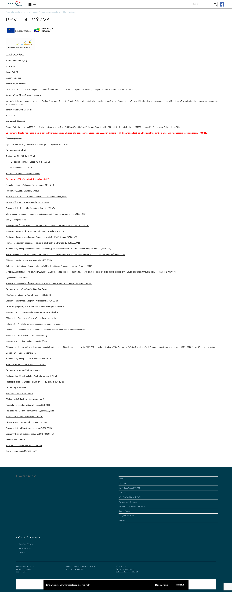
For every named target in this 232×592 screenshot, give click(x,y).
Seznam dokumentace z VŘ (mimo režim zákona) (27, 301)
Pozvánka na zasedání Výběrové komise (23, 405)
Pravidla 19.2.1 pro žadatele (18, 191)
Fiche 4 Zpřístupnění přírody (18, 173)
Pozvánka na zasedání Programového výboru (25, 411)
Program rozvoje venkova (49, 12)
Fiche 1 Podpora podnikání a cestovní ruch (24, 162)
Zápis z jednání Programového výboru (22, 422)
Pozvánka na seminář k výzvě (18, 446)
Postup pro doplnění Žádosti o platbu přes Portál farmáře (30, 382)
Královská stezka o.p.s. (15, 12)
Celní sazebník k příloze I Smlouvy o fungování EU (27, 266)
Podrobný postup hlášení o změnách (21, 364)
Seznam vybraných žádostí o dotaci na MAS (25, 434)
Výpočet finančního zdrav (16, 278)
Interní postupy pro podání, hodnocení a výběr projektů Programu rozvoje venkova (41, 214)
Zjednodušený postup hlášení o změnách (23, 359)
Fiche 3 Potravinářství (15, 168)
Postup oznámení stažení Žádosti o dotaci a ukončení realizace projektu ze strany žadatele (44, 283)
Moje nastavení (162, 585)
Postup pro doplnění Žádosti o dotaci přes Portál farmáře (30, 231)
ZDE (92, 347)
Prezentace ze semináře (16, 451)
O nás (121, 479)
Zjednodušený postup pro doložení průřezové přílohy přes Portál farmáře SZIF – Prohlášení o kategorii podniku (53, 249)
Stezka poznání (25, 548)
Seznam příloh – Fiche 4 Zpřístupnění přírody (25, 208)
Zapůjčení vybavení (126, 516)
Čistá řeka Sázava (26, 544)
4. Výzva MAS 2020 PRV (16, 156)
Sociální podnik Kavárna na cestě (132, 506)
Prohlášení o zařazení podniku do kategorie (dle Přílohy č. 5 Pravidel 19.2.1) (38, 243)
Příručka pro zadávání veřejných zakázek (23, 295)
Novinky (22, 553)
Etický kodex (11, 220)
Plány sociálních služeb (128, 502)
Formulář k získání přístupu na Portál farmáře (25, 185)
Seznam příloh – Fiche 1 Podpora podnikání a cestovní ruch (31, 197)
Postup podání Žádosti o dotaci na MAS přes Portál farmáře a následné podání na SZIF (43, 226)
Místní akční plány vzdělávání (130, 497)
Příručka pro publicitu (15, 393)
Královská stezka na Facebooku (222, 4)
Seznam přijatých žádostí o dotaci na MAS (24, 428)
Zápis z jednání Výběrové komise (20, 417)
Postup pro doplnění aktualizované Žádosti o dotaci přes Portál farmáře (36, 237)
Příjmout (180, 585)
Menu (35, 5)
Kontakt (122, 520)
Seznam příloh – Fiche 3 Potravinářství (22, 202)
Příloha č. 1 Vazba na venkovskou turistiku (24, 260)
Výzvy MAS (32, 12)
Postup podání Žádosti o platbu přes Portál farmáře (27, 376)
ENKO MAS (123, 493)
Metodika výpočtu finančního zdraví (21, 272)
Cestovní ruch (124, 511)
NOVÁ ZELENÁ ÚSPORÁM (129, 488)
